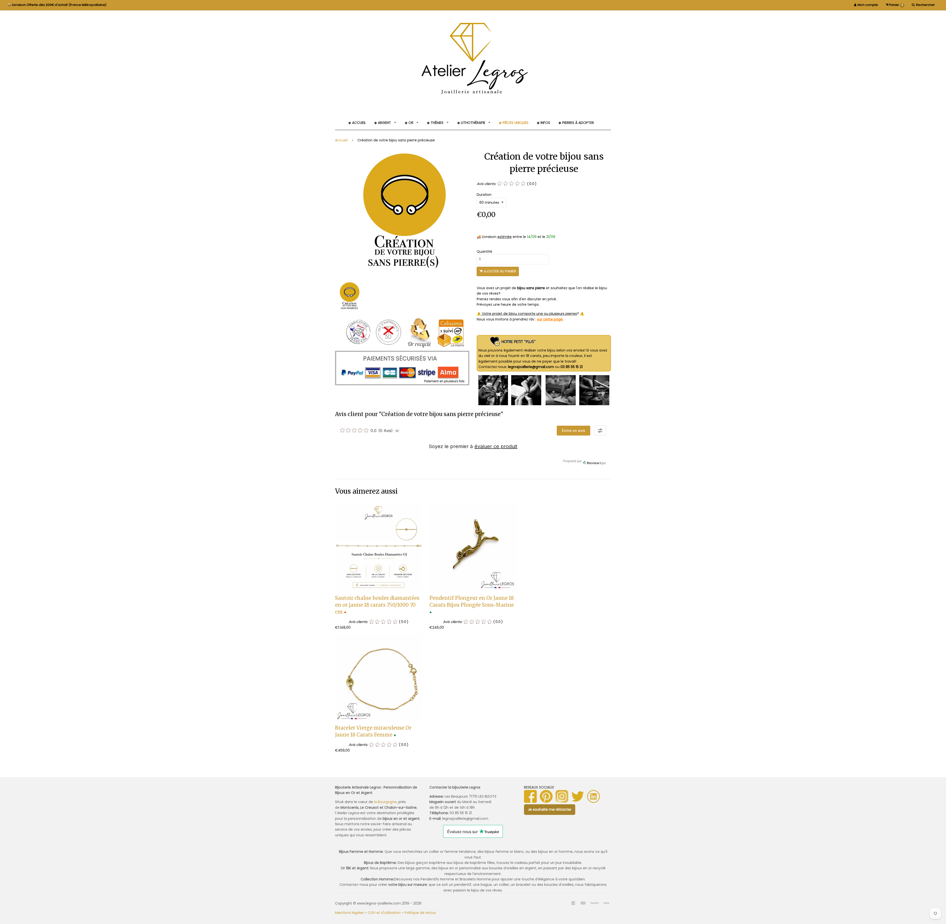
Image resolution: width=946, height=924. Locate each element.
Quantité (484, 251)
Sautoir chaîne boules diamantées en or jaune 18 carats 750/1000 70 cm (377, 605)
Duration (484, 194)
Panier (895, 5)
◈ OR (409, 122)
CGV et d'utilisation (384, 912)
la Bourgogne (385, 801)
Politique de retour (420, 912)
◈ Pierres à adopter (576, 122)
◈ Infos (543, 122)
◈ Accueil (357, 122)
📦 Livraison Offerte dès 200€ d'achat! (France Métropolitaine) (56, 5)
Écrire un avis (573, 430)
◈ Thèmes (435, 122)
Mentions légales (349, 912)
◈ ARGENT (383, 122)
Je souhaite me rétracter (549, 809)
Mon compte (868, 5)
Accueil (341, 140)
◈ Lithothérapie (471, 122)
